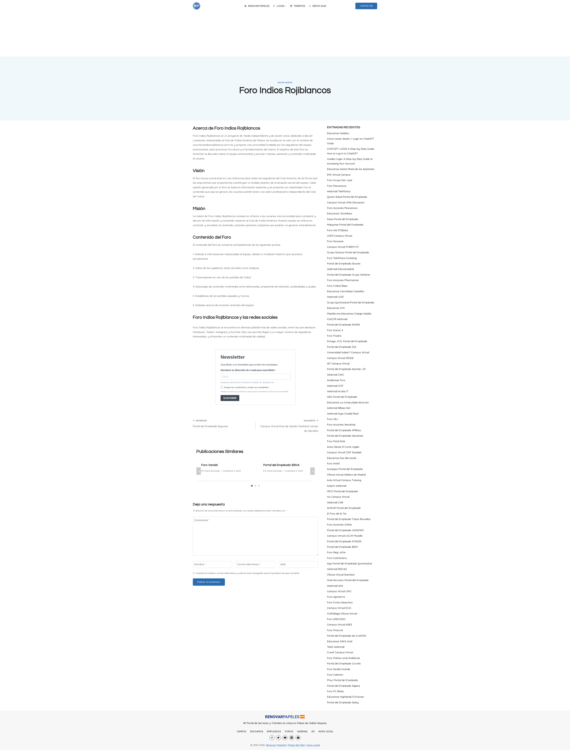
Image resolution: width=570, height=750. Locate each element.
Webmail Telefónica (338, 191)
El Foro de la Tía (336, 513)
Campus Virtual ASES (339, 624)
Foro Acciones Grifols (339, 524)
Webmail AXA (335, 585)
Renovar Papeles (276, 745)
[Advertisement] (285, 34)
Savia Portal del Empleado (342, 219)
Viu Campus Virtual (338, 496)
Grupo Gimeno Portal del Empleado (348, 252)
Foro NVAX (333, 463)
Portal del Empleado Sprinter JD (346, 369)
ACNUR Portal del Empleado (344, 507)
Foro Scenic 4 (335, 330)
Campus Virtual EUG (339, 607)
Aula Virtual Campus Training (344, 480)
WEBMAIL (302, 731)
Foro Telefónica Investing (342, 258)
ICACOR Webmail (337, 319)
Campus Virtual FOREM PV (343, 246)
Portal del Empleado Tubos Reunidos (348, 519)
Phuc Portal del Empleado (342, 680)
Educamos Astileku (338, 133)
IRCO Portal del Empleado (342, 491)
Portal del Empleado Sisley (343, 702)
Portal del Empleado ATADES (344, 541)
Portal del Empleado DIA (341, 346)
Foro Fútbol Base (337, 285)
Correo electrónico (249, 564)
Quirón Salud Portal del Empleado (347, 196)
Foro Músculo (335, 630)
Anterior (198, 471)
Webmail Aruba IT (338, 391)
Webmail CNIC (335, 374)
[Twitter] (278, 737)
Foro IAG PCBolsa (337, 230)
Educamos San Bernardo (341, 458)
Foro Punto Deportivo (340, 602)
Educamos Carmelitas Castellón (345, 291)
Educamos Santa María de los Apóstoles (350, 169)
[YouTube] (285, 737)
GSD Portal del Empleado (342, 396)
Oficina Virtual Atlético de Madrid (346, 474)
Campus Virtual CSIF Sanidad (344, 452)
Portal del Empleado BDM (342, 546)
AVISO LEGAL (325, 731)
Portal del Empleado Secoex (343, 263)
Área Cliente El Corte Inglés (343, 446)
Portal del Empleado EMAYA (343, 324)
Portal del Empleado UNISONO (345, 530)
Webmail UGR (335, 296)
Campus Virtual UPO (339, 591)
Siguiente (312, 471)
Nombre (200, 564)
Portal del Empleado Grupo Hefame (348, 274)
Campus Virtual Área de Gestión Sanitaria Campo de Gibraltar (289, 425)
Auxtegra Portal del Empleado (345, 469)
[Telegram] (271, 737)
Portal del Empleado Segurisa (210, 423)
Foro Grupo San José (339, 180)
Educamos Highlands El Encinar (345, 696)
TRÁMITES (299, 5)
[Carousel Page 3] (259, 486)
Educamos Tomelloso (339, 213)
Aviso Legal (313, 745)
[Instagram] (291, 737)
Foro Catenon (335, 674)
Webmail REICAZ (337, 569)
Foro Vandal (209, 465)
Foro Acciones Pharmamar (343, 280)
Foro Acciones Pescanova (342, 207)
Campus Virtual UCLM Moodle (344, 535)
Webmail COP (335, 385)
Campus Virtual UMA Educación (345, 202)
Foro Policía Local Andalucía (343, 658)
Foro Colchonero (337, 558)
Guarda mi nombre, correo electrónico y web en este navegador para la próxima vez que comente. (248, 573)
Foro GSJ (332, 419)
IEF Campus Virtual (338, 363)
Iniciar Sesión (285, 82)
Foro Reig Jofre (336, 552)
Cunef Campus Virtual (340, 652)
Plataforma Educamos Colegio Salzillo (349, 313)
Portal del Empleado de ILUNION (346, 635)
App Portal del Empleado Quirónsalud (349, 563)
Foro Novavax (335, 241)
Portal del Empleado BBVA (281, 465)
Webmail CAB (335, 502)
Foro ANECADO (336, 619)
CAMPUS (241, 731)
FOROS (289, 731)
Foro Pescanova (336, 185)
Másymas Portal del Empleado (345, 224)
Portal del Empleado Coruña (344, 663)
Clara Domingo (212, 470)
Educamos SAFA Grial (339, 641)
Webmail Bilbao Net (338, 407)
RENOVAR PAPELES (259, 5)
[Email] (298, 737)
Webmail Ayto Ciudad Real (342, 413)
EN (313, 731)
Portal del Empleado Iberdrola (345, 435)
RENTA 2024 (319, 5)
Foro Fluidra (334, 335)
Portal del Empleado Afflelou (344, 430)
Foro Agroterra (336, 596)
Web (283, 564)
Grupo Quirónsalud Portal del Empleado (350, 302)
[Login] (196, 6)
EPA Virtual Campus (338, 174)
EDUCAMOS (256, 731)
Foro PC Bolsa (335, 691)
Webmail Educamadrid (340, 269)
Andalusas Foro (336, 380)
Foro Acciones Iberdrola (341, 424)
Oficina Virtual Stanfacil (340, 574)
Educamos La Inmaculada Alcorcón (348, 402)
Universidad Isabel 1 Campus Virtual (348, 352)
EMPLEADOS (274, 731)
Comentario (202, 519)
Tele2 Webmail (335, 646)
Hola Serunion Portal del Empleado (348, 580)
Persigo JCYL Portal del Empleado (347, 341)
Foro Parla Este (336, 441)
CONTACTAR (366, 5)
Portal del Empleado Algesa (343, 685)
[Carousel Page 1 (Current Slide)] (252, 486)
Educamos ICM (336, 307)
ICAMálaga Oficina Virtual (342, 613)
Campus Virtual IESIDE (340, 358)
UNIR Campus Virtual (339, 235)
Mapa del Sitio (296, 745)
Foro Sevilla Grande (338, 669)
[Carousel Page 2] (255, 486)
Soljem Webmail (336, 485)
